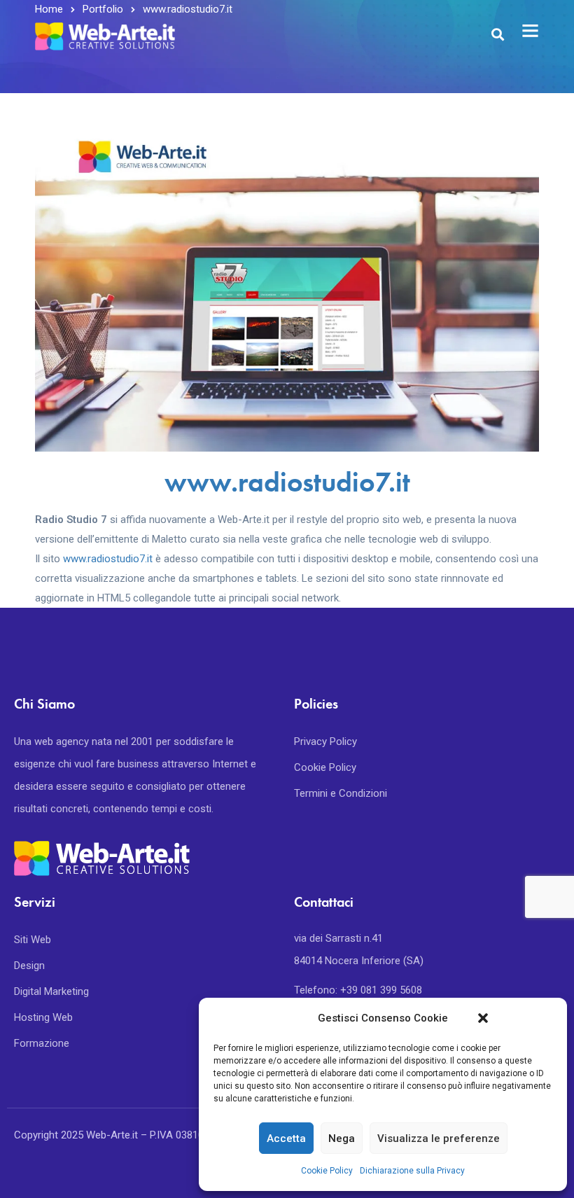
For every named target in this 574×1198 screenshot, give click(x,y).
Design (29, 965)
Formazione (41, 1043)
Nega (341, 1138)
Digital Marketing (51, 991)
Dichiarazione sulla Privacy (412, 1171)
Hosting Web (43, 1017)
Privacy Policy (325, 741)
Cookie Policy (327, 1171)
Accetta (286, 1138)
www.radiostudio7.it (287, 482)
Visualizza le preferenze (438, 1138)
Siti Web (32, 939)
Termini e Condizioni (340, 793)
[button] (483, 1018)
